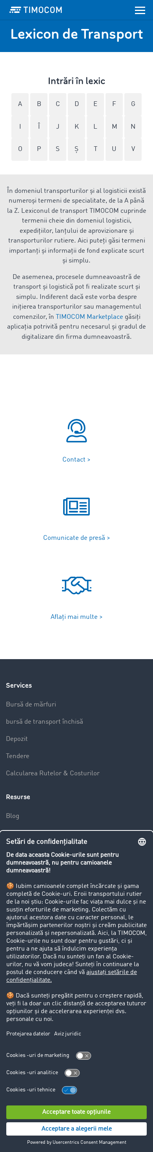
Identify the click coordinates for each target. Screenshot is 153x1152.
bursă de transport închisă (44, 722)
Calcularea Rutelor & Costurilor (53, 773)
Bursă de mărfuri (31, 704)
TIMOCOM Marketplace (89, 317)
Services (19, 685)
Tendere (17, 756)
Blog (12, 816)
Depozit (17, 739)
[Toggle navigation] (140, 10)
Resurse (18, 797)
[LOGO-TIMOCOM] (35, 10)
